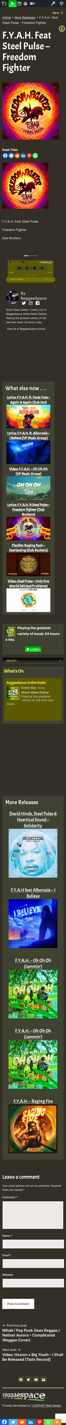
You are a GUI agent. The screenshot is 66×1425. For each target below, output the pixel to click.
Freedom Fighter (16, 279)
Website (7, 1274)
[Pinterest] (29, 155)
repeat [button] (28, 275)
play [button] (27, 268)
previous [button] (19, 268)
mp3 (50, 279)
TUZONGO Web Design (46, 1405)
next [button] (42, 268)
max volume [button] (23, 262)
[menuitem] (4, 3)
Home (6, 17)
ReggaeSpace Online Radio (26, 682)
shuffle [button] (33, 275)
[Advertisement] (30, 357)
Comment (9, 1197)
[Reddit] (17, 155)
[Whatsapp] (35, 155)
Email (6, 1255)
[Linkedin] (23, 155)
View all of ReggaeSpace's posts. (26, 328)
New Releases (25, 17)
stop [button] (34, 268)
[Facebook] (5, 155)
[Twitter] (11, 155)
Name (7, 1235)
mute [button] (10, 262)
